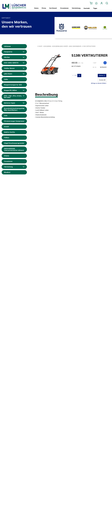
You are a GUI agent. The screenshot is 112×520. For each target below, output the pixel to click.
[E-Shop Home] (14, 5)
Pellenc (6, 138)
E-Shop (40, 46)
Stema (6, 156)
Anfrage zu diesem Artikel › (99, 83)
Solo (5, 116)
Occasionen (8, 161)
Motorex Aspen (9, 103)
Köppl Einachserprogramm (14, 143)
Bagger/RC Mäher (10, 90)
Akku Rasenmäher (75, 46)
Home (36, 8)
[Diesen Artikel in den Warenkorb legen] (79, 75)
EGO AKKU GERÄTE (11, 63)
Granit (6, 127)
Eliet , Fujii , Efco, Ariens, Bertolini (13, 96)
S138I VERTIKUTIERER (88, 46)
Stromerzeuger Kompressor (14, 121)
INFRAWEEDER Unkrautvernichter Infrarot (14, 149)
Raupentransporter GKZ (13, 85)
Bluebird (7, 172)
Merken (101, 75)
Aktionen (7, 46)
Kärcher (7, 57)
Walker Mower (9, 68)
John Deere (8, 74)
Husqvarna (8, 52)
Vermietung (8, 167)
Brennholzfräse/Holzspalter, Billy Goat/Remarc (14, 109)
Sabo (6, 79)
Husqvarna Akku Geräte (60, 46)
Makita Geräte (9, 132)
